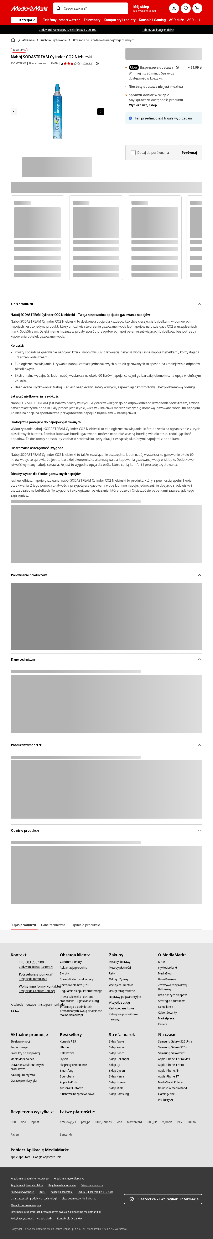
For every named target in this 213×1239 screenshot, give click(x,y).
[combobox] (94, 8)
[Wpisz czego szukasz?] (58, 8)
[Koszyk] (197, 8)
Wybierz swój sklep (143, 105)
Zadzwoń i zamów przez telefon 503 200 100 (68, 30)
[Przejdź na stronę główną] (29, 8)
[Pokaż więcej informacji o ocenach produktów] (97, 63)
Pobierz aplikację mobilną (158, 30)
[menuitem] (61, 20)
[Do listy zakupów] (186, 8)
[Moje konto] (174, 8)
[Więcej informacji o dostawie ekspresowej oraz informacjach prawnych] (177, 67)
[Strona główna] (13, 40)
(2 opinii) (88, 63)
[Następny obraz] (100, 111)
